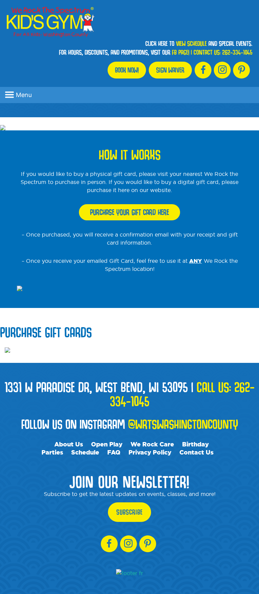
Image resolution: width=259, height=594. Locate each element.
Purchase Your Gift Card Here (129, 212)
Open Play (106, 444)
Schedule (85, 452)
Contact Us (196, 452)
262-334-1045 (237, 52)
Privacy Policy (149, 452)
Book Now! (127, 70)
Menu (24, 94)
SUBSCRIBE (129, 512)
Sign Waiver (170, 70)
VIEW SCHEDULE (191, 43)
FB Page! (180, 52)
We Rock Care (152, 444)
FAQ (113, 452)
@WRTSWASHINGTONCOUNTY (183, 424)
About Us (68, 444)
